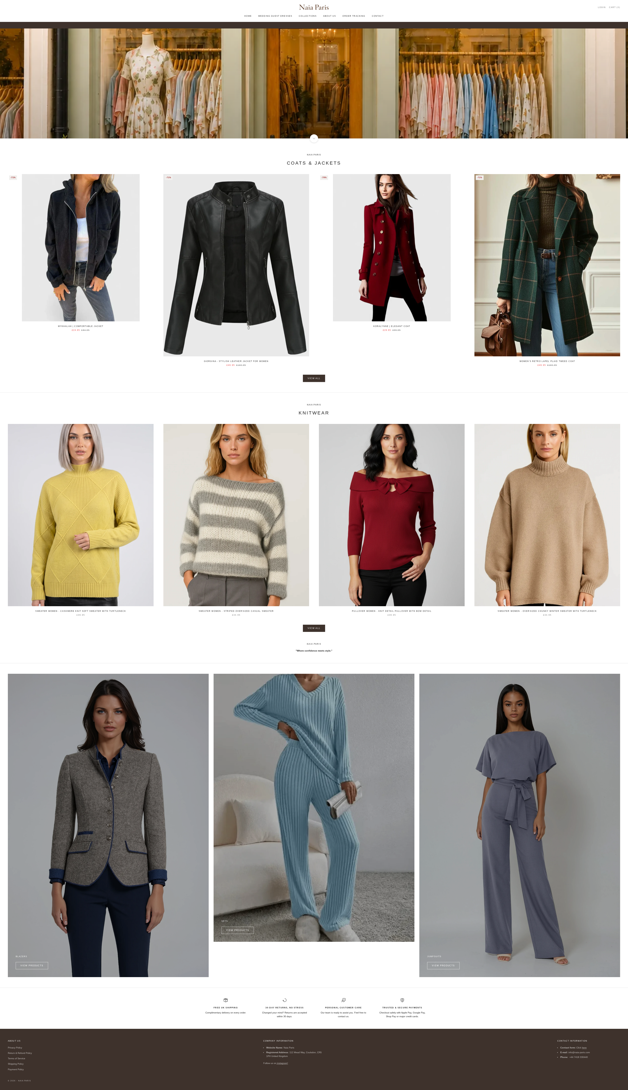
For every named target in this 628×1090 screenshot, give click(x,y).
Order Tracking (353, 16)
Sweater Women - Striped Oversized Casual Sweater (236, 611)
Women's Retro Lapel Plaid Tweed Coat (547, 361)
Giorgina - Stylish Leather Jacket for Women (236, 361)
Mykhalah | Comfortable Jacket (81, 326)
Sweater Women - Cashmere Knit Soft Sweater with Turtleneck (80, 611)
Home (248, 16)
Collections (308, 16)
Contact (378, 16)
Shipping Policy (16, 1064)
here (584, 1047)
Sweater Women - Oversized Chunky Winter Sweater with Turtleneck (547, 611)
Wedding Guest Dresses (275, 16)
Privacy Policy (15, 1047)
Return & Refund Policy (20, 1053)
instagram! (282, 1063)
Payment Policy (16, 1069)
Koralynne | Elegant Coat (391, 326)
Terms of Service (16, 1058)
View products (31, 965)
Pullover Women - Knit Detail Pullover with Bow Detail (391, 611)
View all (314, 378)
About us (329, 16)
